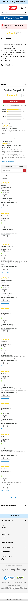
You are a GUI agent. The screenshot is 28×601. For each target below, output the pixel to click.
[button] (10, 578)
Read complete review (7, 161)
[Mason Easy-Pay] (13, 8)
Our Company (5, 551)
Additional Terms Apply (18, 18)
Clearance (4, 539)
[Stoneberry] (9, 569)
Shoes (3, 532)
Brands (3, 536)
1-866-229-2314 (17, 582)
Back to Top (14, 497)
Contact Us (23, 582)
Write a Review (14, 101)
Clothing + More (6, 534)
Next (14, 500)
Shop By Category (7, 520)
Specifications (7, 65)
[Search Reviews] (24, 170)
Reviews (4, 84)
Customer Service (7, 547)
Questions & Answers (8, 506)
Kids (2, 529)
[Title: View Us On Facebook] (2, 559)
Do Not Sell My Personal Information (14, 599)
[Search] (25, 13)
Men (2, 525)
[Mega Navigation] (2, 8)
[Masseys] (21, 569)
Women (3, 527)
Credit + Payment (7, 542)
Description (6, 39)
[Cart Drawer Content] (26, 8)
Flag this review (5, 207)
